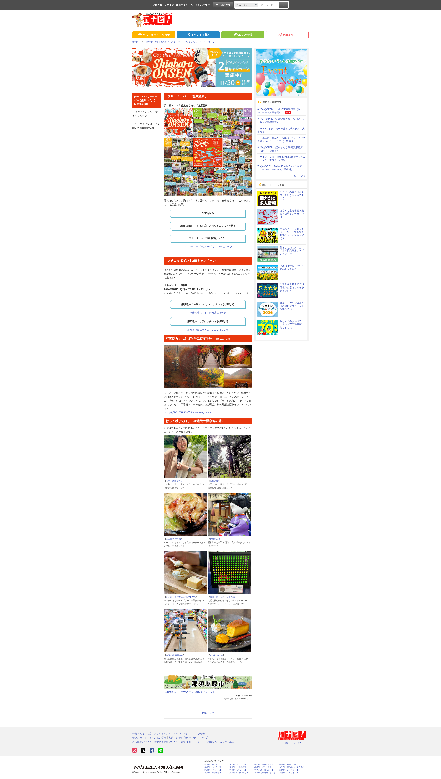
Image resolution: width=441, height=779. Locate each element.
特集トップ (208, 713)
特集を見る (289, 35)
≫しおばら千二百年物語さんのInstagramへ (187, 412)
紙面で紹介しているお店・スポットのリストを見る (208, 225)
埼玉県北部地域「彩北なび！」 (264, 774)
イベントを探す (200, 34)
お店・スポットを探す (156, 35)
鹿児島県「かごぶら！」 (239, 773)
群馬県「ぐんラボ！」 (213, 770)
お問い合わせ (183, 737)
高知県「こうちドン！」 (289, 773)
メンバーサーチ (203, 4)
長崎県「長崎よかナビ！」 (290, 764)
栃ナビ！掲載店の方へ (166, 741)
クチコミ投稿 (223, 4)
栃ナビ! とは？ (293, 742)
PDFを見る (208, 213)
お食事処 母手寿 (173, 539)
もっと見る (300, 175)
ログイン (169, 4)
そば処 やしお (216, 655)
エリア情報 (245, 34)
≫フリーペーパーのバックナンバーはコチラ (208, 246)
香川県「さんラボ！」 (238, 770)
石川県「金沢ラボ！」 (213, 773)
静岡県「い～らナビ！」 (289, 770)
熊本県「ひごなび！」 (238, 764)
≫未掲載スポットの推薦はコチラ (208, 312)
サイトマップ (200, 737)
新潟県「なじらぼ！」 (238, 767)
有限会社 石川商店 (174, 655)
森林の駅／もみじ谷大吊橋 (222, 597)
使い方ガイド (139, 737)
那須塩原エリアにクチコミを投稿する (207, 321)
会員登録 (157, 4)
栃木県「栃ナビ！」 (213, 764)
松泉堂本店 (215, 539)
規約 (171, 737)
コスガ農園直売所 (174, 481)
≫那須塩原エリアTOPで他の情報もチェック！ (189, 692)
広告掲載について (142, 741)
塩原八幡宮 (215, 481)
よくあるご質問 (157, 737)
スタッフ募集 (227, 741)
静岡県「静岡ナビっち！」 (265, 764)
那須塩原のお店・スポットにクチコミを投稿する (207, 304)
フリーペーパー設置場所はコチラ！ (208, 238)
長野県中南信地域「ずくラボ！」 (293, 767)
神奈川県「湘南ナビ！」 (264, 770)
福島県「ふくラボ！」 (213, 767)
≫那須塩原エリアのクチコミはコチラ (207, 329)
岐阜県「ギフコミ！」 (263, 767)
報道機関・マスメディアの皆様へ (199, 741)
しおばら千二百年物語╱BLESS (181, 597)
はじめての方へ (184, 4)
